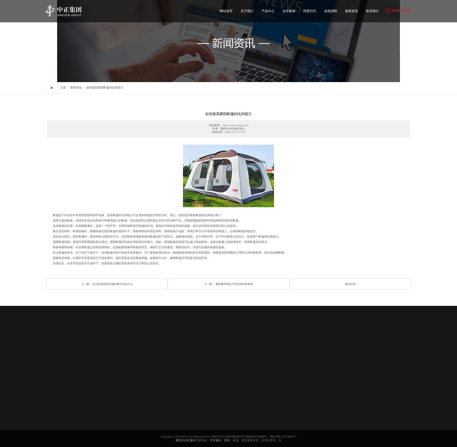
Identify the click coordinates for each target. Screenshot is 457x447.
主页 (63, 87)
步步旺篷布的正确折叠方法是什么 (112, 284)
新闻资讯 (351, 11)
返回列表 (350, 284)
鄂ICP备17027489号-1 (283, 436)
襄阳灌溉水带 (249, 440)
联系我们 (372, 11)
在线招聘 (330, 11)
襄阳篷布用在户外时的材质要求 (234, 284)
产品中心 (268, 11)
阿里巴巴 (309, 11)
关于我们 (247, 11)
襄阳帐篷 (195, 215)
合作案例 (288, 11)
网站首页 (226, 11)
